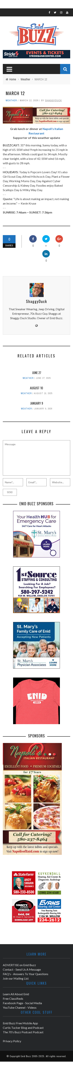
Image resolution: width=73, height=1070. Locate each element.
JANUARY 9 (36, 403)
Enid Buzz (26, 1056)
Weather (11, 100)
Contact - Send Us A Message (22, 969)
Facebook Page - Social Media (22, 1003)
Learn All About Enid (16, 994)
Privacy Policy (12, 1041)
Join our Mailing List (16, 978)
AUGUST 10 (36, 388)
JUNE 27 (36, 372)
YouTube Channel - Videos (19, 1007)
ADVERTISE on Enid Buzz (19, 965)
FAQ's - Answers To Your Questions (25, 974)
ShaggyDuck (53, 100)
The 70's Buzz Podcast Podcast (23, 1032)
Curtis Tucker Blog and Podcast (23, 1027)
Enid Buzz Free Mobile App (20, 1023)
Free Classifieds (13, 998)
